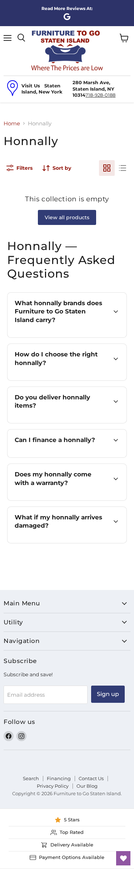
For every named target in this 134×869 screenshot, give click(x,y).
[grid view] (107, 168)
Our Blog (87, 786)
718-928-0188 (100, 95)
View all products (67, 217)
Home (12, 123)
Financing (59, 778)
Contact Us (91, 778)
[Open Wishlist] (123, 858)
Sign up (108, 694)
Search (31, 778)
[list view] (122, 168)
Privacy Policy (53, 786)
